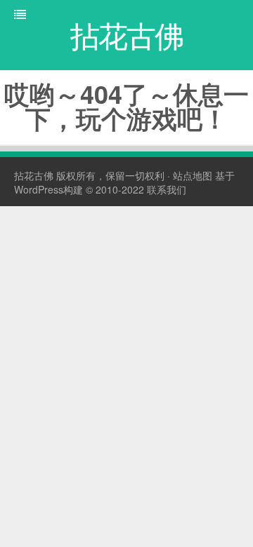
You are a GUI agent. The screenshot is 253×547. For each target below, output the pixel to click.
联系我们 (166, 189)
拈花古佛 (33, 175)
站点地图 (192, 175)
